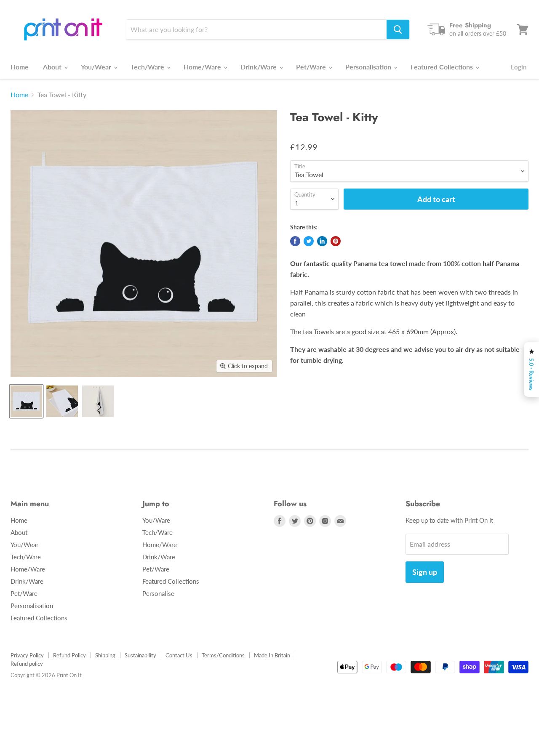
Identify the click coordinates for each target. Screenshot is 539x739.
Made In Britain (272, 655)
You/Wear (97, 67)
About (53, 67)
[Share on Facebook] (295, 241)
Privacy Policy (27, 655)
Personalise (158, 593)
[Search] (398, 29)
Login (518, 67)
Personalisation (369, 67)
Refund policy (27, 663)
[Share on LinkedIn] (322, 241)
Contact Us (178, 655)
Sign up (424, 572)
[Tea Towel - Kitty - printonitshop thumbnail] (26, 401)
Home (20, 67)
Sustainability (140, 655)
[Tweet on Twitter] (309, 241)
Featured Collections (443, 67)
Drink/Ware (259, 67)
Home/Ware (203, 67)
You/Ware (156, 520)
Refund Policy (69, 655)
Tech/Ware (148, 67)
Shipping (105, 655)
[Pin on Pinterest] (336, 241)
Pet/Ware (312, 67)
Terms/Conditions (223, 655)
